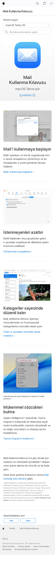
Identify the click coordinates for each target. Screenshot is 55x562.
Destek (12, 528)
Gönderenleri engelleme (16, 251)
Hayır (28, 521)
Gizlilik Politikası (8, 546)
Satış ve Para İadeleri (41, 546)
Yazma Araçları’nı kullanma (18, 438)
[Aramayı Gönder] (6, 32)
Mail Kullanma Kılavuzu (17, 11)
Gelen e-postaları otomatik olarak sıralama (21, 333)
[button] (37, 3)
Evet (11, 521)
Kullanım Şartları (24, 546)
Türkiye (5, 539)
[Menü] (51, 3)
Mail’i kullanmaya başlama (17, 171)
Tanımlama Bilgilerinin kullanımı (26, 549)
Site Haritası (7, 549)
